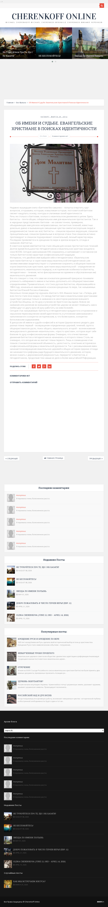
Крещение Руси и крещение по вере (38, 639)
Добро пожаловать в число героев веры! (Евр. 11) (43, 603)
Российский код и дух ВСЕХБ (35, 695)
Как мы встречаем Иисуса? (29, 881)
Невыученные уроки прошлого (36, 653)
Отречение (24, 667)
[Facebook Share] (34, 366)
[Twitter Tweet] (39, 366)
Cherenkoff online (54, 16)
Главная (10, 102)
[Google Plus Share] (44, 366)
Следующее (12, 458)
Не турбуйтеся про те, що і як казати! (37, 567)
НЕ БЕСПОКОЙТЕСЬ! (50, 55)
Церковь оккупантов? (30, 681)
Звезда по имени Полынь (89, 55)
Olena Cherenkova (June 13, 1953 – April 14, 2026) (42, 615)
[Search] (102, 5)
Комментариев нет (60, 136)
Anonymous (21, 495)
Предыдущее (95, 458)
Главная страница (54, 458)
